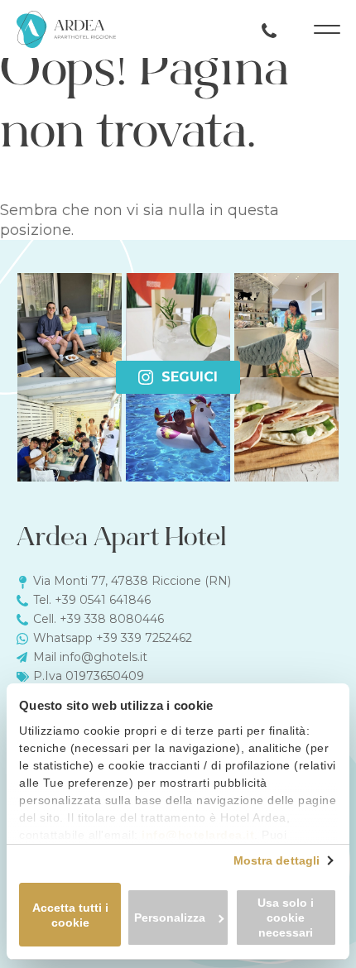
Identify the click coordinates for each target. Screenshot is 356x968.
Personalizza (169, 917)
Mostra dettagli (276, 860)
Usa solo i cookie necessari (285, 917)
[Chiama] (269, 29)
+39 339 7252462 (144, 637)
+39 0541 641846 (103, 599)
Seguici (189, 377)
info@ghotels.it (103, 656)
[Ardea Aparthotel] (66, 29)
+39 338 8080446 (112, 618)
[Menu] (327, 29)
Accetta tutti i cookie (70, 915)
